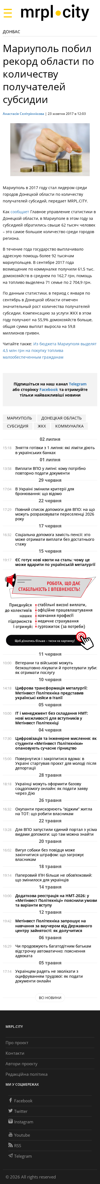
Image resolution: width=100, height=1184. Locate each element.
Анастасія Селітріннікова (23, 113)
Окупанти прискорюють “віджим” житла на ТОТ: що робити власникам (53, 811)
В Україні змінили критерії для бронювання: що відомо (44, 491)
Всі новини (50, 997)
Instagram (23, 1121)
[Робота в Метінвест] (50, 611)
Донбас (11, 31)
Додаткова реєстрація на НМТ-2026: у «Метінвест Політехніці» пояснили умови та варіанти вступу (56, 900)
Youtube (22, 1135)
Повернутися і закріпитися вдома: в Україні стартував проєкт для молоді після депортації (55, 763)
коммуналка (69, 426)
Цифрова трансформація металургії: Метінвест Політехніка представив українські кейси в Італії (51, 693)
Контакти (15, 1053)
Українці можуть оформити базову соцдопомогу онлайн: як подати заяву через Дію (51, 788)
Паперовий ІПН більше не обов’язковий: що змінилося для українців (53, 877)
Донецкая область (61, 418)
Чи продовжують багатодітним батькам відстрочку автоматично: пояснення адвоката (53, 951)
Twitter (21, 1111)
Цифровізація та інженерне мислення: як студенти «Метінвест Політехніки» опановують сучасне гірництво (56, 743)
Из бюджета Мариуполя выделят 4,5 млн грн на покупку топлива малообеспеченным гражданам (50, 350)
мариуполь (19, 418)
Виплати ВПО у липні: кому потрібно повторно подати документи (50, 470)
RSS (17, 1145)
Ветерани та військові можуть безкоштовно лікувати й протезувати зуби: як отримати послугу (56, 667)
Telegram (78, 384)
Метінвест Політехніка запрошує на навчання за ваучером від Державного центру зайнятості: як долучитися (53, 925)
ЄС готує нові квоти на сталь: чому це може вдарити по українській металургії (55, 562)
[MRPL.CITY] (55, 13)
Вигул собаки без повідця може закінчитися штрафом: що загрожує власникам (49, 855)
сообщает (20, 211)
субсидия (17, 426)
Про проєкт (17, 1042)
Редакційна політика (27, 1074)
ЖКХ (42, 426)
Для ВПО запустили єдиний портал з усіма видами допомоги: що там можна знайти (56, 831)
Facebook (48, 389)
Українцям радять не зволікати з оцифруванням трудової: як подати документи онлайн (49, 976)
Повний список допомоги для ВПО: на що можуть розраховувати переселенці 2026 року (55, 514)
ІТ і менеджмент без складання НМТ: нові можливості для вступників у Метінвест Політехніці (51, 718)
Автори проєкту (22, 1063)
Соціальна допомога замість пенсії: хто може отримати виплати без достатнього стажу (54, 539)
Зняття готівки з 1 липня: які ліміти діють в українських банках (55, 450)
